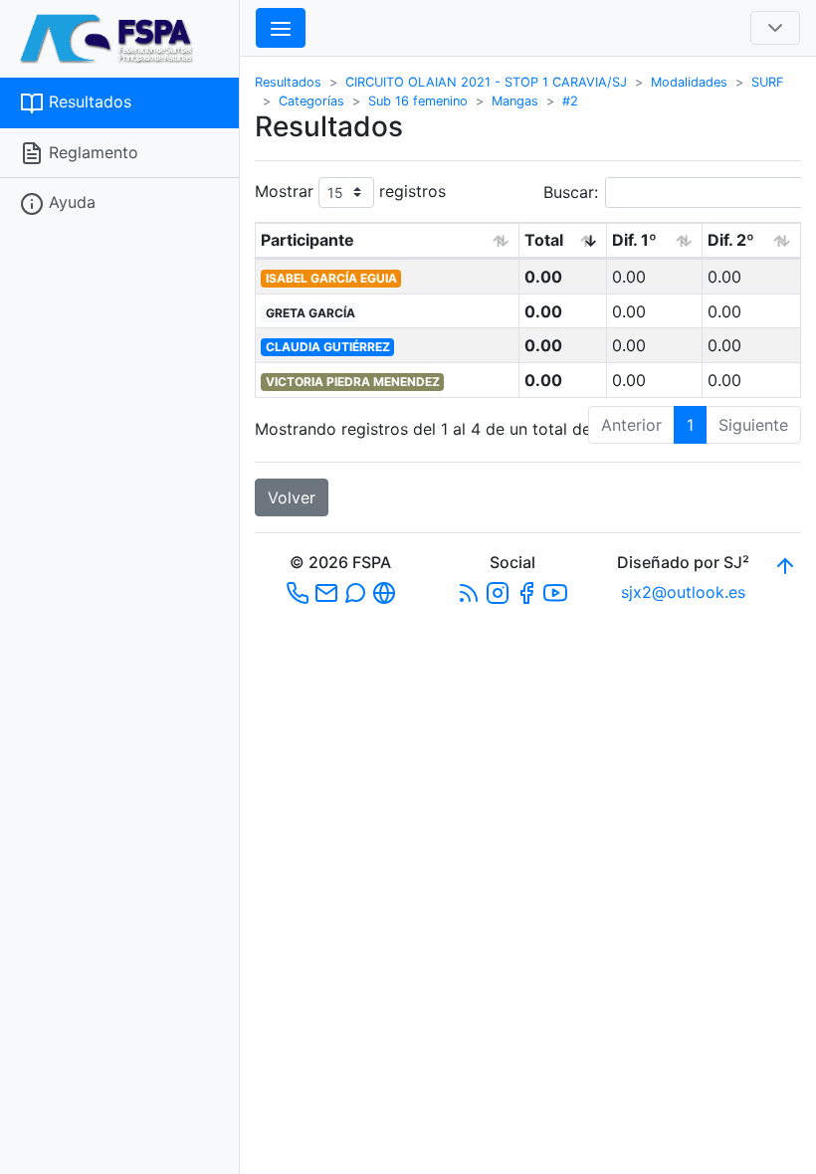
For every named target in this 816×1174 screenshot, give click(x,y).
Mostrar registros (350, 190)
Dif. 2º (731, 240)
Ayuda (70, 202)
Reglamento (91, 152)
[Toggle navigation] (775, 28)
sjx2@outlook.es (683, 592)
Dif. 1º (634, 240)
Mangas (515, 101)
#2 (570, 101)
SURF (767, 82)
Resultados (87, 101)
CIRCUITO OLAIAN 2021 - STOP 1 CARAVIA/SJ (486, 82)
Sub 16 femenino (418, 101)
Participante (307, 240)
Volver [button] (291, 497)
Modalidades (689, 82)
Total (543, 240)
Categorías (311, 101)
